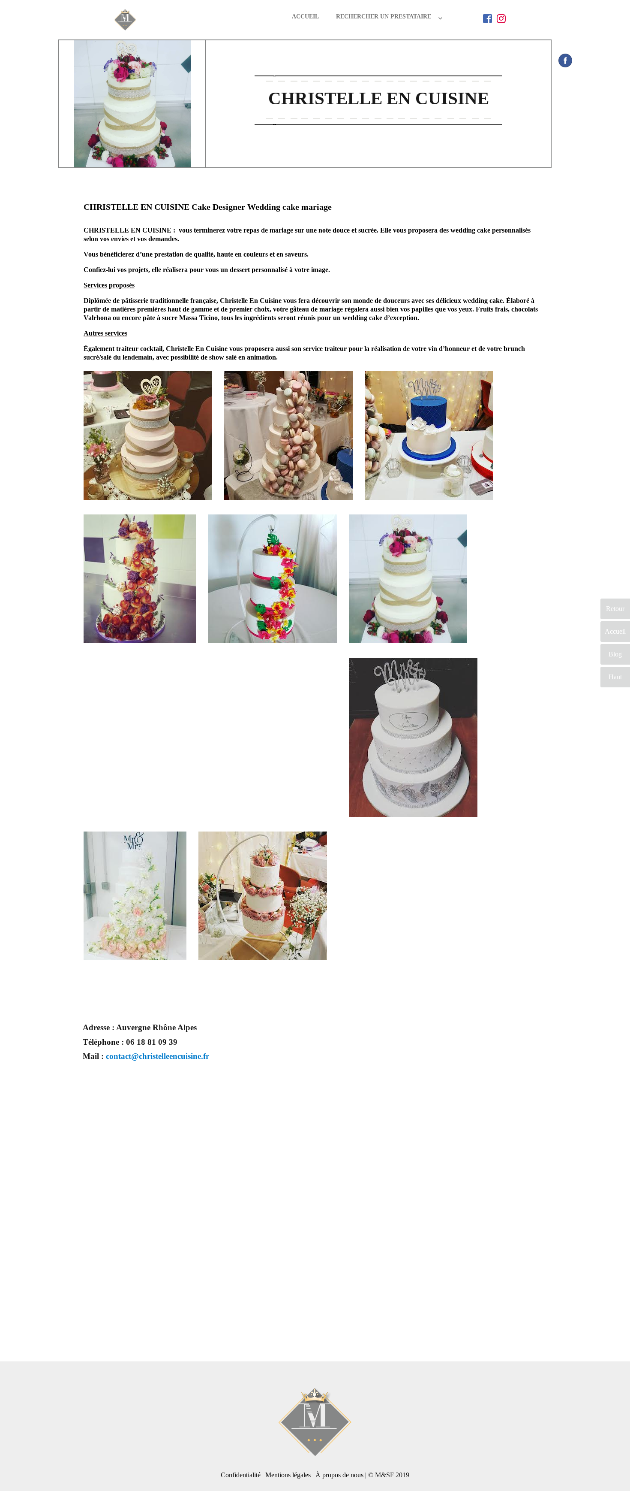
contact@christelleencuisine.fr (157, 1056)
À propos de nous (339, 1475)
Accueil (305, 16)
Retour (615, 608)
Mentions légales (288, 1475)
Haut (615, 676)
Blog (615, 654)
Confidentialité (241, 1475)
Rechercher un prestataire (383, 16)
